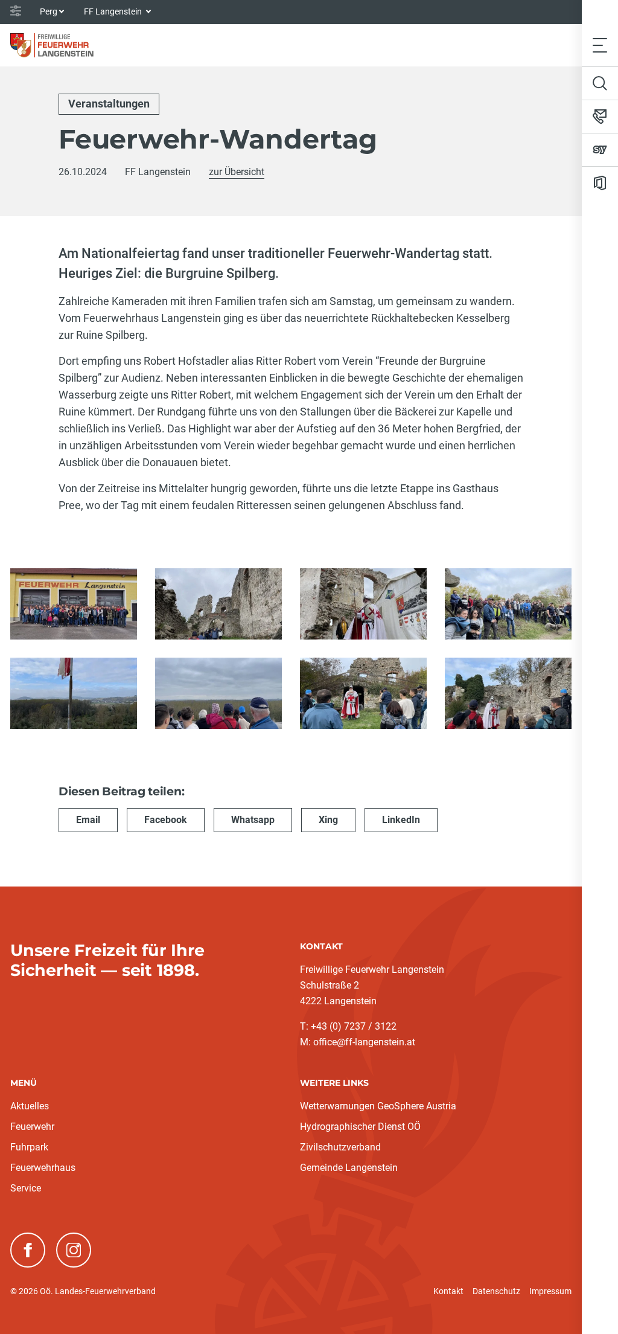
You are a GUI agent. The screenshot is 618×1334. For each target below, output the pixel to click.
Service (25, 1188)
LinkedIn (401, 820)
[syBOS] (600, 149)
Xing (328, 820)
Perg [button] (48, 11)
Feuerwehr (32, 1126)
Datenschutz (496, 1291)
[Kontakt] (600, 116)
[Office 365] (600, 183)
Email (88, 820)
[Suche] (600, 83)
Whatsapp (253, 820)
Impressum (550, 1291)
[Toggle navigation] (600, 45)
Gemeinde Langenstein (349, 1167)
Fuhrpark (29, 1147)
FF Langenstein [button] (114, 11)
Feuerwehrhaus (42, 1167)
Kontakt (448, 1291)
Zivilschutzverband (340, 1147)
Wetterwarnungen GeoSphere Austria (378, 1106)
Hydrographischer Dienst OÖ (360, 1126)
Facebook (165, 820)
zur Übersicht (236, 172)
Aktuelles (29, 1106)
